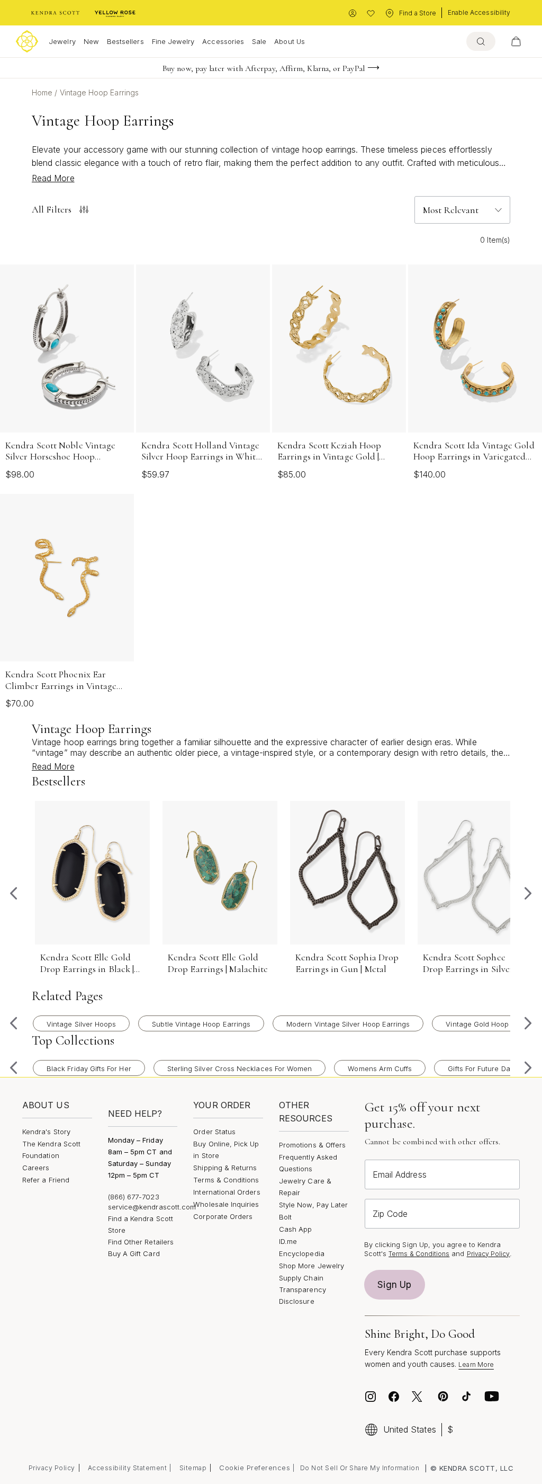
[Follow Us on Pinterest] (443, 1396)
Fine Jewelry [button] (173, 41)
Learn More (476, 1364)
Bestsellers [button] (125, 41)
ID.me (288, 1241)
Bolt (285, 1217)
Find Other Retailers (141, 1242)
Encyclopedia (301, 1253)
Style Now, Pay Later (313, 1204)
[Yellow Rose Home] (115, 13)
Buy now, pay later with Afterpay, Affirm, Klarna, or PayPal (263, 68)
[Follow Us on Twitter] (418, 1396)
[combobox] (480, 41)
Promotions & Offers (312, 1145)
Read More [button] (53, 178)
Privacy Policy (488, 1254)
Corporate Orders (222, 1216)
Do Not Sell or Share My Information (360, 1468)
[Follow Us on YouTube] (491, 1396)
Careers (35, 1167)
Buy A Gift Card (134, 1253)
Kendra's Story (46, 1131)
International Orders (226, 1192)
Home (43, 92)
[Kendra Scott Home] (55, 13)
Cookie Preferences (254, 1467)
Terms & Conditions (226, 1180)
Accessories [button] (223, 41)
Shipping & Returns (225, 1167)
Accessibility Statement (127, 1468)
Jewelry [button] (62, 41)
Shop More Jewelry (311, 1265)
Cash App (295, 1229)
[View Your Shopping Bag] (516, 41)
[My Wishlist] (371, 13)
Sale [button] (259, 41)
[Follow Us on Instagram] (370, 1396)
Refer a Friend (45, 1180)
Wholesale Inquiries (226, 1204)
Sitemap (193, 1468)
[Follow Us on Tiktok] (466, 1396)
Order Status (214, 1131)
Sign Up (394, 1284)
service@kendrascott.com (152, 1207)
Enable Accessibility (479, 12)
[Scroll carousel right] (528, 893)
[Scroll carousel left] (14, 893)
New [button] (91, 41)
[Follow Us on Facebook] (394, 1396)
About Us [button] (289, 41)
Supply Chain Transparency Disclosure (302, 1289)
